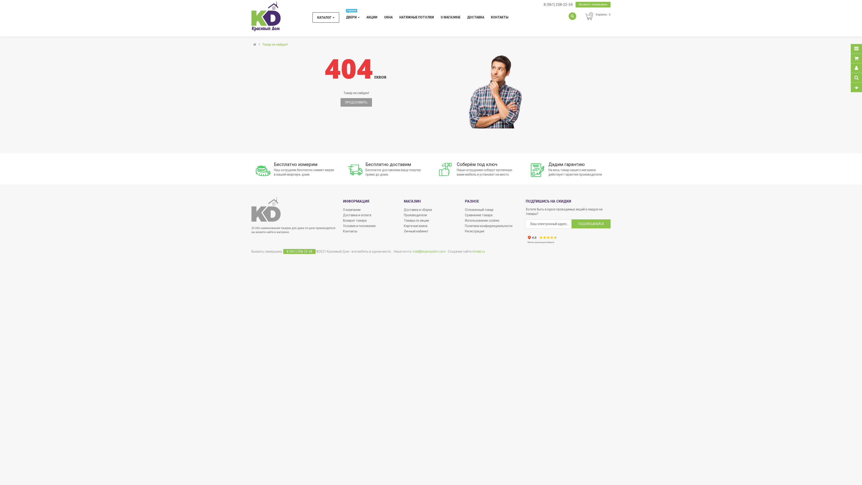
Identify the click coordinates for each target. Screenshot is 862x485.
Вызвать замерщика (593, 4)
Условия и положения (359, 226)
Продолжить (356, 102)
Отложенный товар (479, 210)
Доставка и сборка (418, 210)
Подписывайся (591, 224)
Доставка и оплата (357, 215)
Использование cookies (482, 220)
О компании (352, 210)
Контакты (350, 231)
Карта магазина (415, 226)
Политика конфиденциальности (488, 226)
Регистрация (474, 231)
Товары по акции (416, 220)
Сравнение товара (479, 215)
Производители (415, 215)
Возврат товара (355, 220)
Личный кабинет (416, 231)
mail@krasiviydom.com (429, 251)
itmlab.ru (478, 251)
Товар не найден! (275, 44)
